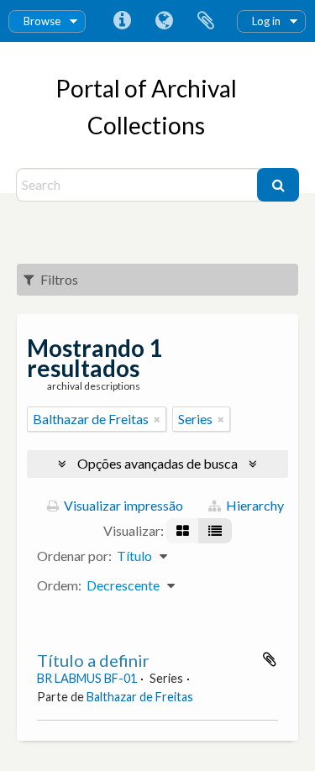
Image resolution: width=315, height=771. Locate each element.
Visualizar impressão (122, 505)
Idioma (164, 21)
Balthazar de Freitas (140, 697)
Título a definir (93, 660)
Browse (42, 21)
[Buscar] (278, 185)
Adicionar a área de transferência (269, 659)
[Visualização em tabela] (215, 530)
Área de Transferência (206, 21)
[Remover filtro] (157, 419)
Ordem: (59, 585)
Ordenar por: (74, 556)
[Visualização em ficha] (182, 530)
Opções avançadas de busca (157, 463)
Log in (266, 21)
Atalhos (122, 21)
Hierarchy (253, 505)
